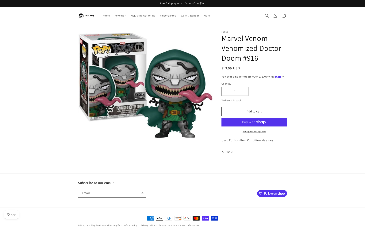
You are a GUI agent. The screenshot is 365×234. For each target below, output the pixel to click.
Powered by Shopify (110, 225)
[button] (267, 16)
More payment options (254, 131)
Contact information (189, 225)
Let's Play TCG (93, 225)
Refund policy (130, 225)
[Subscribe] (142, 193)
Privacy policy (148, 225)
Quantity (226, 83)
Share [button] (229, 152)
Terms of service (167, 225)
